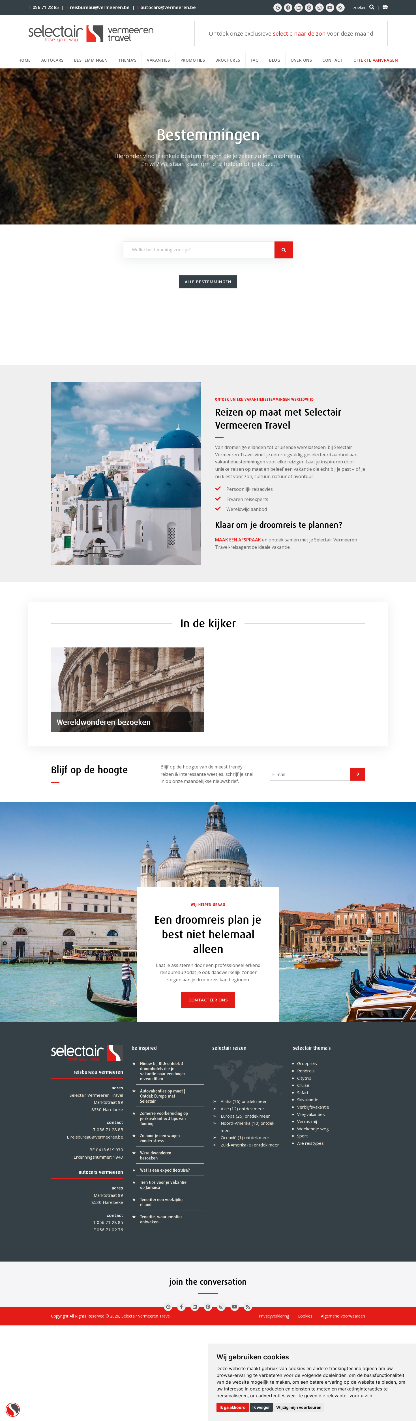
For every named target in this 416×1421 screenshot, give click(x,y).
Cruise (303, 1085)
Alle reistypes (310, 1143)
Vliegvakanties (311, 1114)
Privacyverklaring (274, 1316)
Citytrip (304, 1078)
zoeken (359, 7)
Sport (302, 1136)
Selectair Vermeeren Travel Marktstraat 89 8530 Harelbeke (96, 1102)
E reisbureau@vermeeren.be (95, 1137)
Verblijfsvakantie (313, 1107)
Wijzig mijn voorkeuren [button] (298, 1407)
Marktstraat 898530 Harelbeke (107, 1198)
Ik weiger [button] (261, 1407)
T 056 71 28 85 (108, 1129)
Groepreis (307, 1063)
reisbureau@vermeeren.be (98, 7)
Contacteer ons (208, 1000)
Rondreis (306, 1071)
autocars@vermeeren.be (166, 7)
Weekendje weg (313, 1128)
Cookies (305, 1316)
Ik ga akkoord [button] (233, 1407)
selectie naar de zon (299, 33)
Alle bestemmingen (208, 281)
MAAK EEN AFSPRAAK (238, 540)
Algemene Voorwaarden (343, 1316)
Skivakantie (307, 1099)
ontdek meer (254, 1101)
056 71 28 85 (43, 7)
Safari (302, 1092)
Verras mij (307, 1121)
